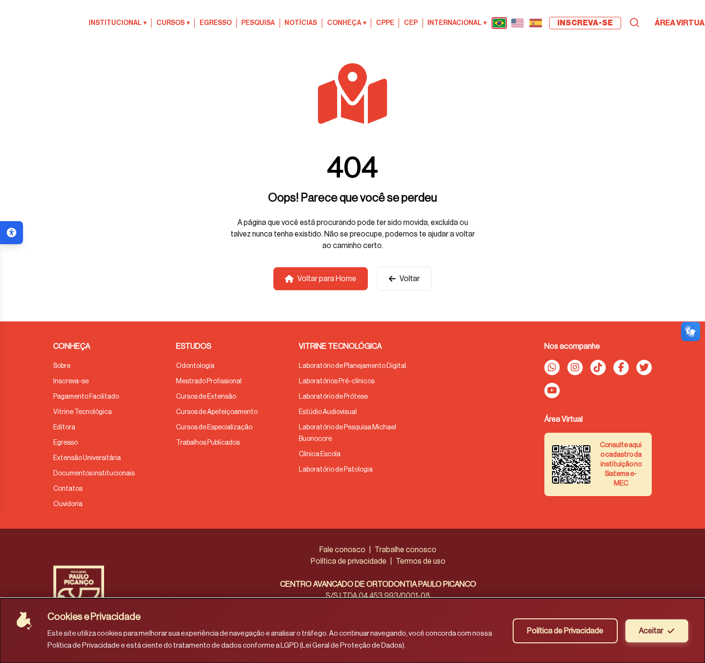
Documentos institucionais (94, 473)
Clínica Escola (320, 454)
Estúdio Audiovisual (328, 412)
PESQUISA (258, 23)
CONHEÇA (346, 23)
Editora (64, 427)
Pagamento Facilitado (86, 396)
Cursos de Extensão (206, 396)
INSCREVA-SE (585, 23)
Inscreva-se (71, 381)
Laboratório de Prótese (333, 396)
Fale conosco (342, 550)
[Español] (535, 23)
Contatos (67, 488)
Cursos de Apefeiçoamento (217, 412)
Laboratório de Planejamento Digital (352, 366)
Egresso (65, 442)
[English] (517, 23)
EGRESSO (216, 23)
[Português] (499, 23)
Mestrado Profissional (209, 381)
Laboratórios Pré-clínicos (337, 381)
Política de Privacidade (565, 631)
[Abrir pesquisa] (634, 22)
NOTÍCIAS (300, 23)
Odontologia (195, 366)
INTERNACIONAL (457, 23)
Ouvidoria (67, 504)
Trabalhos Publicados (208, 442)
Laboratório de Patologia (336, 469)
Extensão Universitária (87, 458)
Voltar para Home (326, 279)
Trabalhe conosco (405, 550)
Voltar (410, 279)
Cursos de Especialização (214, 427)
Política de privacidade (349, 561)
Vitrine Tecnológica (82, 412)
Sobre (61, 366)
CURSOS (173, 23)
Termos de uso (421, 561)
